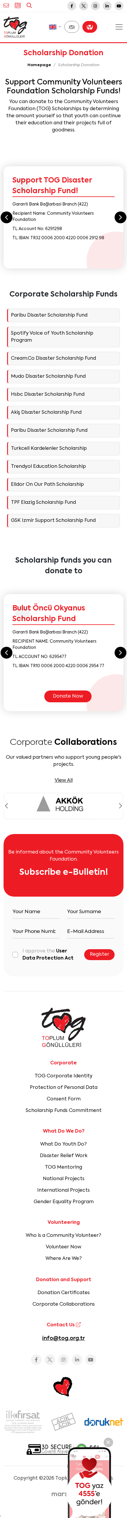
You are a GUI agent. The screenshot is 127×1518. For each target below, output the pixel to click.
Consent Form (64, 1099)
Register (99, 954)
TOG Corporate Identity (63, 1076)
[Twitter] (83, 5)
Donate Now (68, 696)
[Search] (29, 6)
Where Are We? (63, 1258)
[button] (55, 27)
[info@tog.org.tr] (6, 6)
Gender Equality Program (64, 1202)
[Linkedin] (107, 5)
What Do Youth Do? (63, 1144)
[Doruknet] (103, 1422)
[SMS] (89, 1482)
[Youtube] (119, 5)
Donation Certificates (64, 1293)
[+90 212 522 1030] (18, 6)
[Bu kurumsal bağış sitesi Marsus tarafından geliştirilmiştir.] (63, 1494)
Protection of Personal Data (63, 1087)
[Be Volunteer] (71, 27)
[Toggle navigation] (119, 26)
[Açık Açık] (63, 1421)
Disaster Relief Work (63, 1156)
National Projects (63, 1179)
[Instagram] (95, 5)
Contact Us (61, 1325)
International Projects (63, 1190)
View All (64, 780)
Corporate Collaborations (63, 1304)
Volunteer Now (63, 1247)
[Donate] (89, 27)
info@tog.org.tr (63, 1338)
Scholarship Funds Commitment (64, 1110)
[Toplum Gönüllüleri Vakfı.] (15, 27)
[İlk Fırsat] (23, 1422)
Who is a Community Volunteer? (63, 1235)
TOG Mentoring (63, 1167)
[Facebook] (71, 5)
